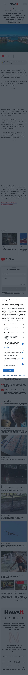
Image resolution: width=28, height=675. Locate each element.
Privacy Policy (22, 375)
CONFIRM (8, 370)
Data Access (14, 375)
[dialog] (14, 337)
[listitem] (14, 324)
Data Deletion (6, 375)
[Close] (25, 300)
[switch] (23, 327)
